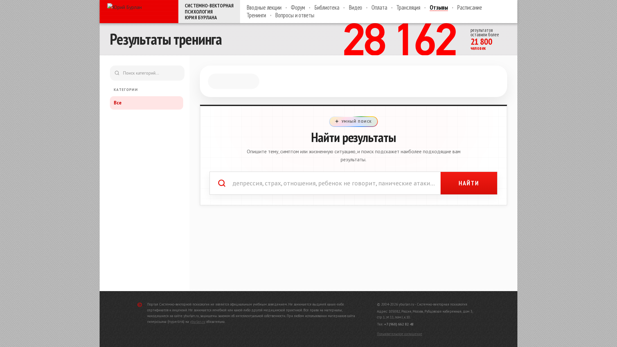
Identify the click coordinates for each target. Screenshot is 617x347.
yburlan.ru (197, 321)
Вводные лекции (263, 7)
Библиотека (326, 7)
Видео (355, 7)
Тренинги (256, 15)
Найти (469, 183)
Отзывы (439, 7)
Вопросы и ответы (294, 15)
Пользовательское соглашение (399, 334)
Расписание (469, 7)
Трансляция (408, 7)
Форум (298, 7)
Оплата (379, 7)
